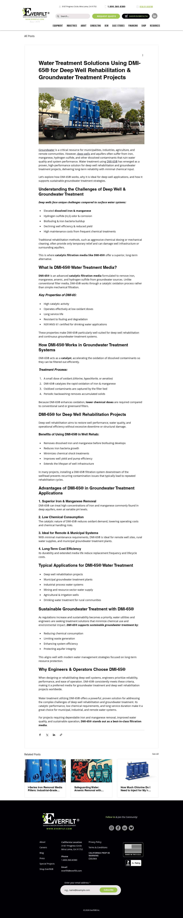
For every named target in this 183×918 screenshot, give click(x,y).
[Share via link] (61, 734)
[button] (71, 26)
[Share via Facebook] (40, 734)
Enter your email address (77, 883)
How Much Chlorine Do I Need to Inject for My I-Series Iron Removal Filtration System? (135, 789)
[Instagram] (111, 827)
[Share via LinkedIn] (54, 734)
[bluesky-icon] (131, 827)
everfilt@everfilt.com (71, 870)
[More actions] (142, 55)
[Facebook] (118, 827)
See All (155, 754)
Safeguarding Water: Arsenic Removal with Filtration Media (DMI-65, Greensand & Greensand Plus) (89, 789)
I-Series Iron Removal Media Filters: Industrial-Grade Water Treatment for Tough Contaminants (45, 789)
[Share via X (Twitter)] (47, 734)
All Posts (29, 36)
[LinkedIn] (154, 16)
